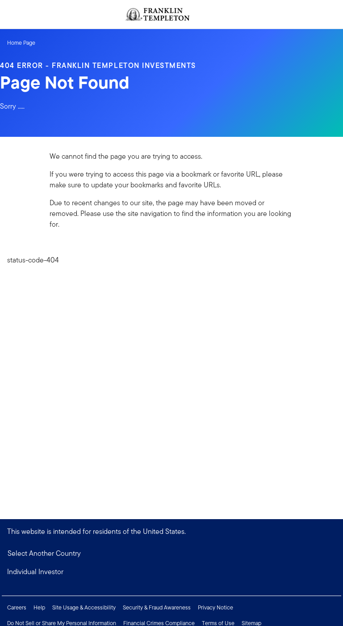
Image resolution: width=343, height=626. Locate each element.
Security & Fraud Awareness (157, 607)
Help (39, 607)
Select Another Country (44, 553)
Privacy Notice (215, 607)
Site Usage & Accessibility (84, 607)
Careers (16, 607)
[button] (171, 571)
